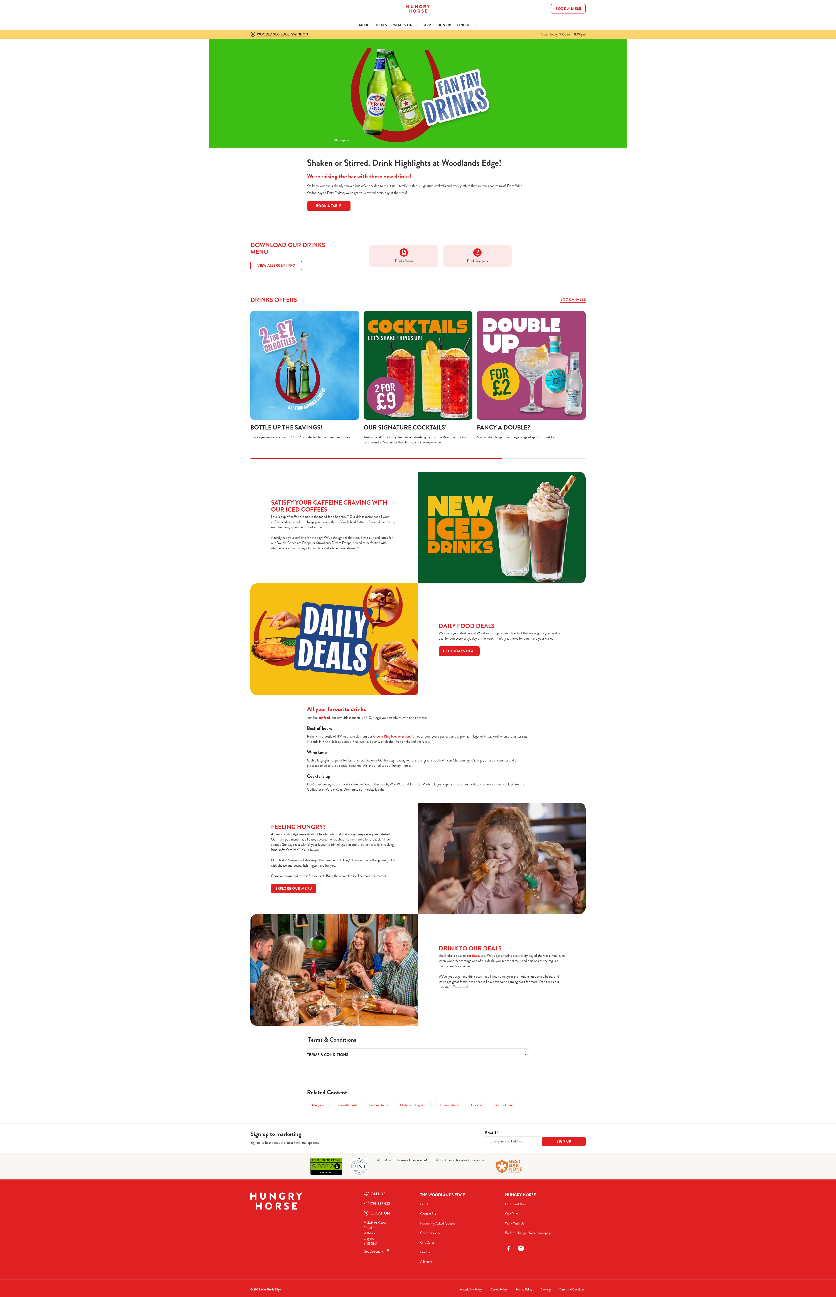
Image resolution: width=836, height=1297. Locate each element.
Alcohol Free (503, 1105)
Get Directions (374, 1251)
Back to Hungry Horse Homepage (528, 1232)
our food (324, 717)
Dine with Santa (346, 1105)
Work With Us (514, 1223)
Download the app (517, 1204)
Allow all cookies (561, 11)
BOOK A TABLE (328, 205)
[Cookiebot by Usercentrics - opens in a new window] (267, 40)
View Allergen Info (276, 265)
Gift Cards (427, 1242)
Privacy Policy (524, 1289)
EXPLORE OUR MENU (293, 888)
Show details (465, 40)
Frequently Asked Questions (439, 1223)
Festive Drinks (378, 1105)
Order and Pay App (413, 1105)
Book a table (573, 299)
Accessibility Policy (470, 1289)
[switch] (363, 40)
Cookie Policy (498, 1289)
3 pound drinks (449, 1105)
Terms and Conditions (573, 1289)
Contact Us (428, 1213)
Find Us (425, 1204)
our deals (473, 955)
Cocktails (477, 1105)
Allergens (318, 1105)
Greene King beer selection (391, 736)
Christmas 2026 (431, 1232)
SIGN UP (564, 1141)
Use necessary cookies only (561, 26)
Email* (491, 1132)
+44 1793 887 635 (377, 1203)
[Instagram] (521, 1248)
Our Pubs (512, 1213)
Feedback (426, 1252)
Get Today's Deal (459, 651)
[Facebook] (508, 1248)
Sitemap (546, 1289)
